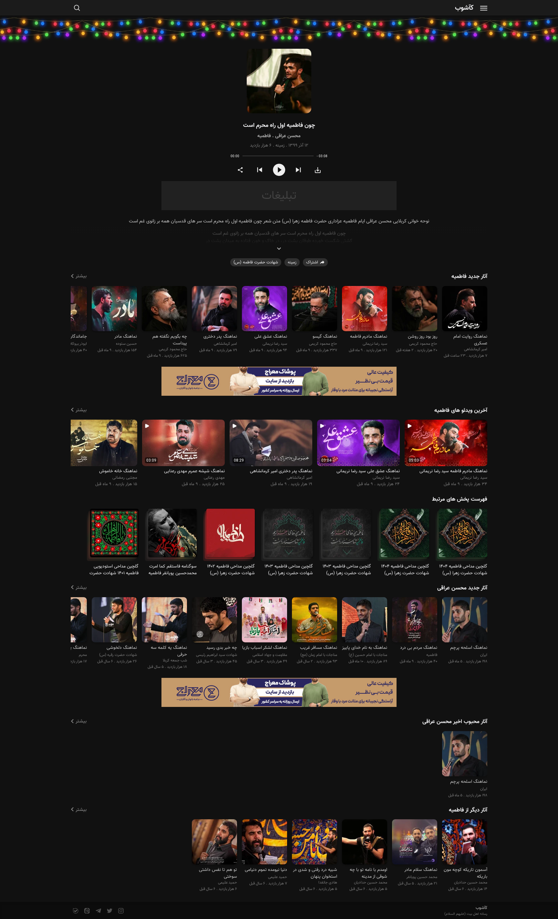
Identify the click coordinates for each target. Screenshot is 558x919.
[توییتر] (109, 911)
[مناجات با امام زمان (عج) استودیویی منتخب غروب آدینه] (314, 621)
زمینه (279, 145)
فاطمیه (264, 136)
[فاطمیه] (230, 536)
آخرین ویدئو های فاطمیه (460, 410)
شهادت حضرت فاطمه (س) (255, 262)
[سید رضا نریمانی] (364, 309)
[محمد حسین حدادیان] (464, 843)
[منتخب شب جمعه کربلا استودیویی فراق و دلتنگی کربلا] (164, 621)
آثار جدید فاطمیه (469, 276)
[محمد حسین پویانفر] (414, 843)
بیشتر (81, 276)
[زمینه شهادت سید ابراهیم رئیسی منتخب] (214, 621)
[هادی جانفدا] (314, 843)
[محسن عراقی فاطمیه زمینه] (279, 81)
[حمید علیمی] (264, 843)
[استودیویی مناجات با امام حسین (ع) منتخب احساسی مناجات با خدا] (364, 621)
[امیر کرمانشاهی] (464, 309)
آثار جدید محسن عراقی (462, 588)
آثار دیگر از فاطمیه (468, 810)
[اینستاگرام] (120, 911)
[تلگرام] (97, 911)
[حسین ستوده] (114, 309)
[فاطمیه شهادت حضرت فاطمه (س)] (463, 536)
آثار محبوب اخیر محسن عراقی (454, 722)
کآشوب (464, 8)
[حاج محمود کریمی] (414, 309)
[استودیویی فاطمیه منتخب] (414, 621)
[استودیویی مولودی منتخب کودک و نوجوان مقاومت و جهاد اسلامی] (264, 621)
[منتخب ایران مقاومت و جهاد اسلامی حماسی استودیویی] (464, 621)
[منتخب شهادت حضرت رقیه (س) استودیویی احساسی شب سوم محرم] (114, 621)
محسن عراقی (288, 136)
